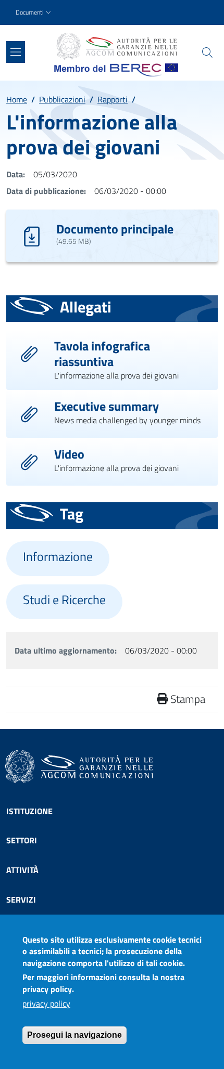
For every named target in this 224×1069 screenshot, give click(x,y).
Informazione (58, 557)
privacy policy (46, 1003)
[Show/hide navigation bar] (15, 52)
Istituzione (29, 811)
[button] (34, 13)
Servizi (21, 899)
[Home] (116, 46)
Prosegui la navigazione (74, 1035)
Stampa (186, 698)
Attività (22, 870)
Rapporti (112, 99)
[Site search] (207, 52)
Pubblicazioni (62, 99)
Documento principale (114, 228)
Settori (21, 840)
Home (16, 99)
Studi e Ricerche (64, 600)
